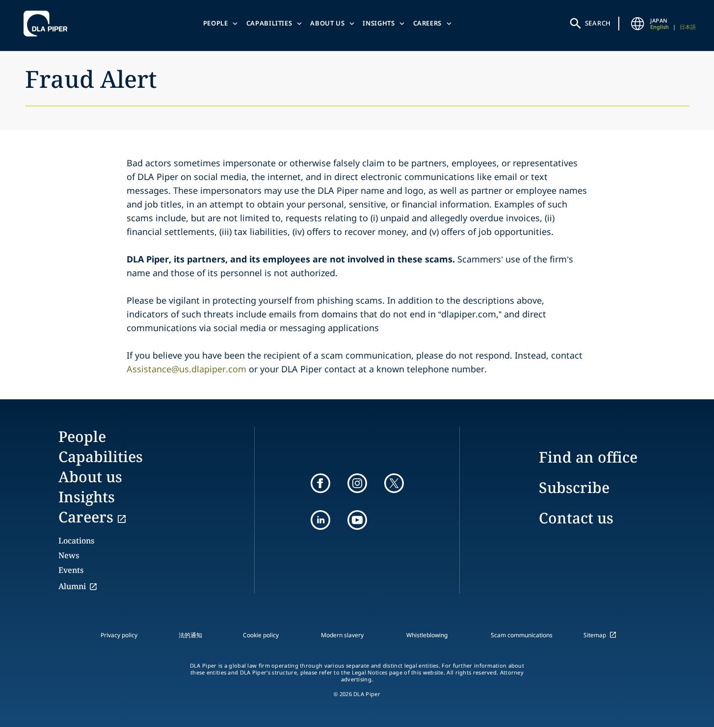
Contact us (576, 518)
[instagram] (357, 483)
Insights (379, 23)
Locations (76, 540)
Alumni (72, 586)
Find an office (588, 457)
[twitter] (394, 483)
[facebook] (320, 483)
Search (598, 23)
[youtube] (357, 520)
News (68, 555)
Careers (427, 23)
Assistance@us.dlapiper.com (186, 369)
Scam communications (522, 635)
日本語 (688, 27)
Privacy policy (119, 635)
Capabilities (269, 23)
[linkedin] (320, 520)
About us (327, 23)
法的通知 (190, 635)
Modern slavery (342, 635)
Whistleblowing (427, 635)
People (215, 23)
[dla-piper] (48, 23)
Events (70, 570)
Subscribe (574, 487)
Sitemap (594, 635)
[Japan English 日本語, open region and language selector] (637, 23)
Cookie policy (261, 635)
